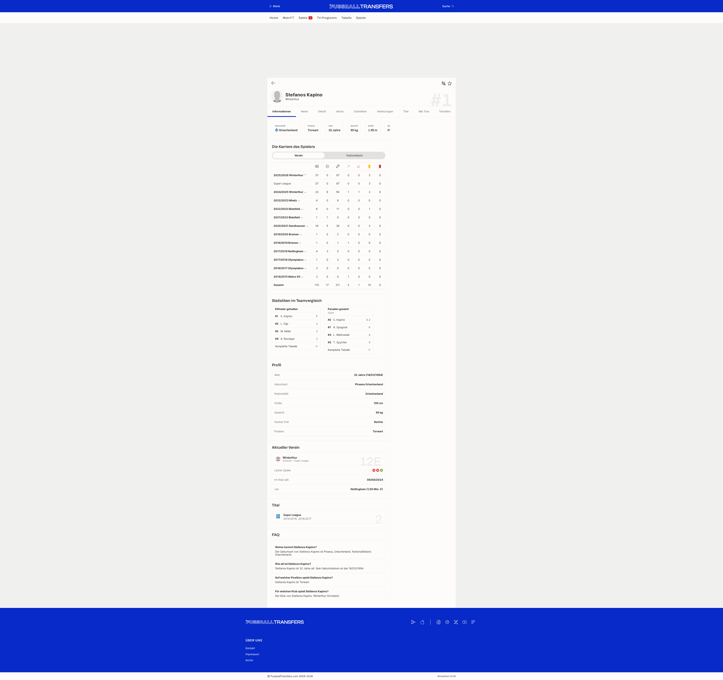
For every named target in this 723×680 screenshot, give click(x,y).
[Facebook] (438, 622)
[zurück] (273, 83)
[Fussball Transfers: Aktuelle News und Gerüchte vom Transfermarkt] (361, 6)
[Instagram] (447, 622)
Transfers (445, 111)
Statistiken (360, 111)
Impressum (252, 654)
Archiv (249, 660)
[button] (274, 6)
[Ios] (422, 622)
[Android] (413, 622)
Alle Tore (424, 111)
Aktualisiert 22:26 (446, 676)
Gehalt (322, 111)
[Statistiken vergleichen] (443, 83)
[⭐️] (449, 83)
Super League (282, 183)
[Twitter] (456, 622)
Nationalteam (354, 155)
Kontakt (250, 648)
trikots (340, 111)
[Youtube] (464, 622)
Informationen (281, 111)
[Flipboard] (473, 622)
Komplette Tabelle (286, 346)
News (304, 111)
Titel (405, 111)
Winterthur (292, 99)
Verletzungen (385, 111)
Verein (298, 155)
